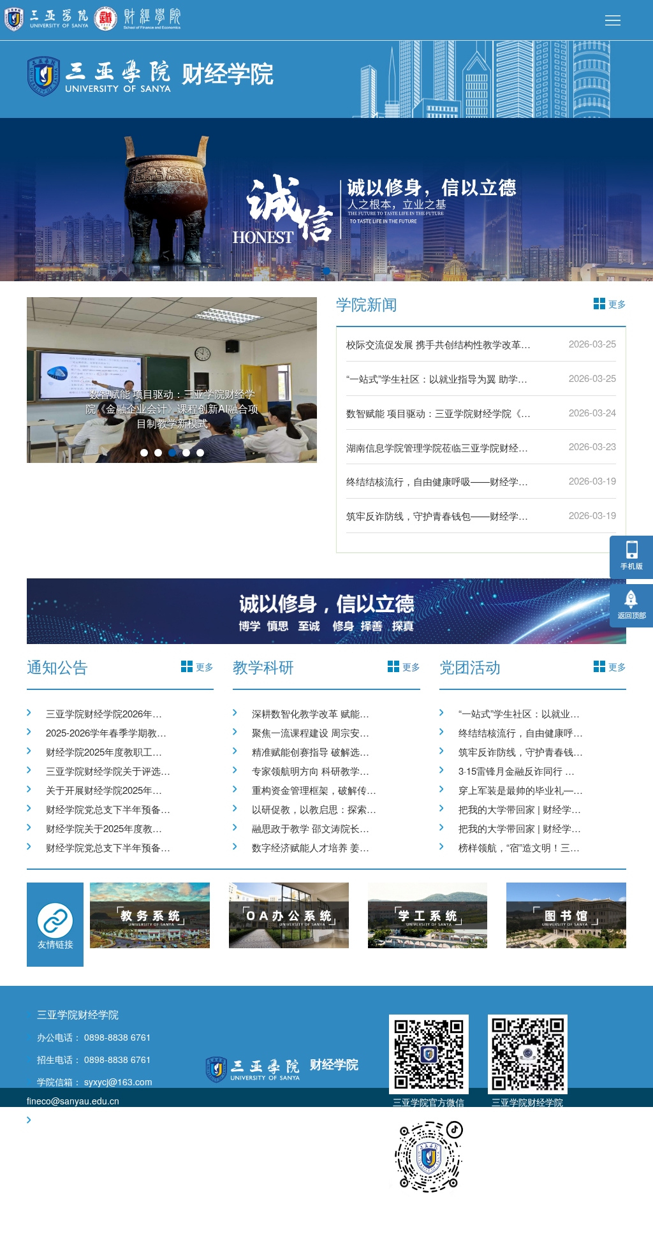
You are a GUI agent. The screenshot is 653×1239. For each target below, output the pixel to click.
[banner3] (326, 198)
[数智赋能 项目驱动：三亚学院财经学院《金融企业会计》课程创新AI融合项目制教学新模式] (172, 378)
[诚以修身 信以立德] (326, 609)
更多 (411, 666)
